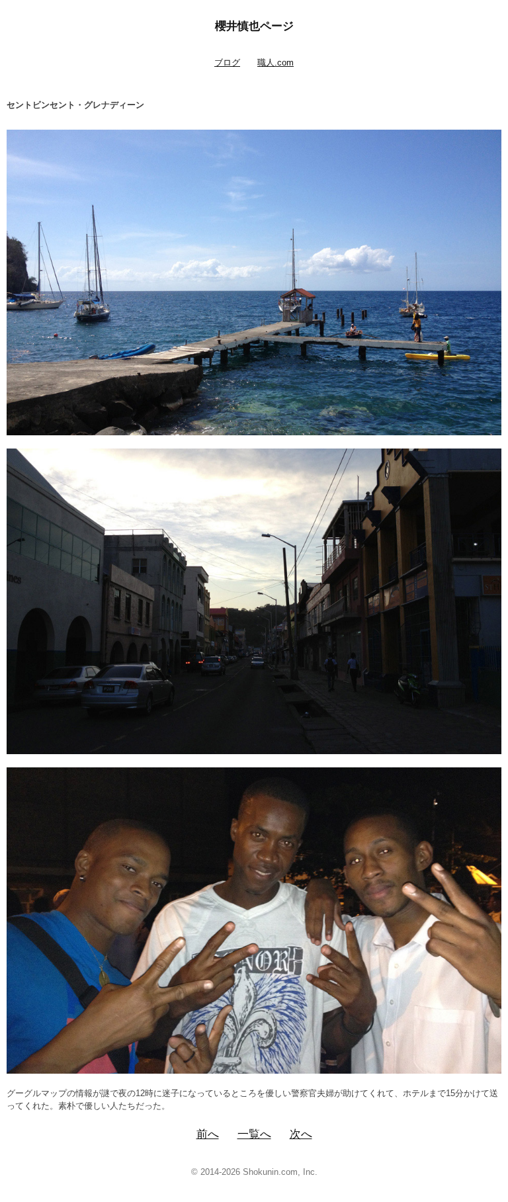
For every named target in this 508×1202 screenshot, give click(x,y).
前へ (207, 1134)
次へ (301, 1134)
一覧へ (254, 1134)
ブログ (227, 62)
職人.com (275, 62)
